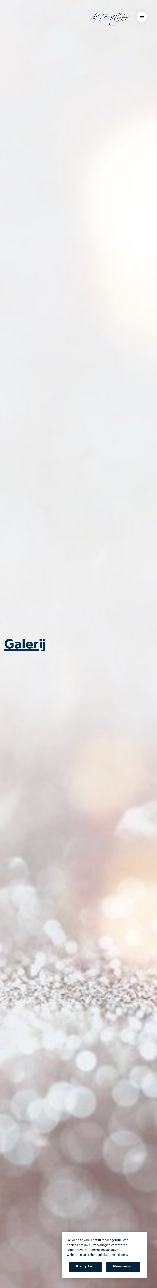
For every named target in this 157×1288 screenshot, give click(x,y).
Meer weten (122, 1267)
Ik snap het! (85, 1267)
